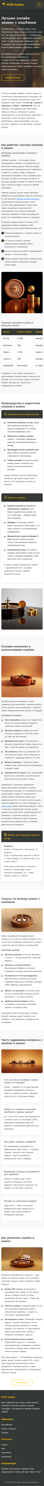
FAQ (3, 1448)
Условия (4, 1432)
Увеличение (6, 1452)
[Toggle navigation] (39, 4)
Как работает (6, 1424)
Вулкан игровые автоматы (28, 199)
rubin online (6, 806)
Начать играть (22, 1382)
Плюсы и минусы (8, 1428)
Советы (4, 1444)
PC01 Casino (15, 5)
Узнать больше (12, 77)
